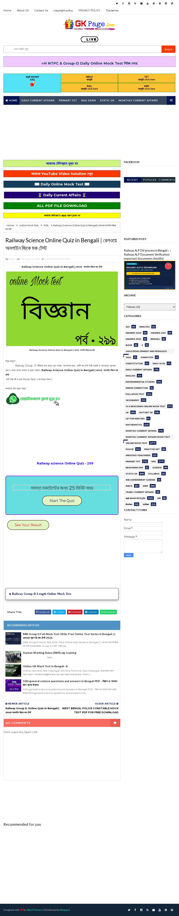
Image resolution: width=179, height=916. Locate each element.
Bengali (155, 339)
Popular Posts (149, 180)
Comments (167, 179)
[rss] (135, 3)
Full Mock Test (135, 394)
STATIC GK (131, 474)
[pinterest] (153, 3)
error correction (137, 388)
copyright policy (63, 10)
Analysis (144, 327)
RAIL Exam (88, 100)
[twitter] (117, 3)
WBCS (129, 486)
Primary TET (68, 100)
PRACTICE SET (152, 449)
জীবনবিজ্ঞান (129, 504)
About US (23, 10)
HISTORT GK (146, 412)
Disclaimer (112, 10)
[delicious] (172, 3)
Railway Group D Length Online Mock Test (41, 594)
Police (130, 449)
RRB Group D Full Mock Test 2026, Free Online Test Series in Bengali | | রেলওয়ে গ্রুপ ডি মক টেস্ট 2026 (69, 635)
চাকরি (158, 498)
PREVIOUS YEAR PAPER (138, 455)
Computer (147, 357)
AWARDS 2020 (133, 333)
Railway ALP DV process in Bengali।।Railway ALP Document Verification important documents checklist (147, 254)
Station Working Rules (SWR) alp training (49, 652)
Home (7, 10)
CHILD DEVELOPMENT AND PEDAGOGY (146, 351)
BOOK (129, 345)
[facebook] (123, 3)
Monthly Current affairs (138, 100)
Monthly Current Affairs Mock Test (148, 437)
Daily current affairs (139, 369)
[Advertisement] (89, 131)
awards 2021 (158, 333)
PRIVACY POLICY (89, 10)
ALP (128, 327)
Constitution (134, 363)
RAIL (67, 259)
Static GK (107, 100)
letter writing (135, 418)
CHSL (128, 357)
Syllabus (153, 474)
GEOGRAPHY (132, 400)
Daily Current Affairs (38, 100)
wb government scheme (140, 480)
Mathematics (134, 425)
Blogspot (65, 909)
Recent (132, 179)
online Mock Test (54, 259)
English (130, 376)
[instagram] (129, 3)
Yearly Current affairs (140, 492)
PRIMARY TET (133, 461)
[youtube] (147, 3)
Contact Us (41, 10)
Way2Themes (34, 909)
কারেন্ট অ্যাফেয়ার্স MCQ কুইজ (135, 498)
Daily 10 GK (159, 363)
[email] (141, 3)
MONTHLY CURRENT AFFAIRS (141, 431)
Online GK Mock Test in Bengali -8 (45, 666)
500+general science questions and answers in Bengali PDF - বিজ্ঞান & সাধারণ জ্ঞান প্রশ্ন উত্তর (70, 682)
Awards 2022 (133, 339)
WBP (145, 486)
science (157, 467)
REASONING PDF (134, 467)
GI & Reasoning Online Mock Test (146, 406)
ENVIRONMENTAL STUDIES (140, 382)
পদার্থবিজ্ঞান (146, 504)
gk (127, 412)
